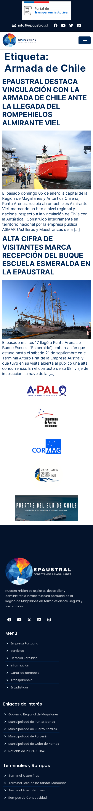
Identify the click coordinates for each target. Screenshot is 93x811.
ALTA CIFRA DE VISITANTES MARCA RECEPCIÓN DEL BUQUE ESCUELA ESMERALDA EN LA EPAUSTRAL (46, 255)
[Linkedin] (39, 620)
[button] (84, 40)
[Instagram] (49, 620)
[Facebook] (9, 620)
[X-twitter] (29, 620)
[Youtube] (19, 620)
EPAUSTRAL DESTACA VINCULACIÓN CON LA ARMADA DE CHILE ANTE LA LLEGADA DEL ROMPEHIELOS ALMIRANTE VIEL (44, 102)
